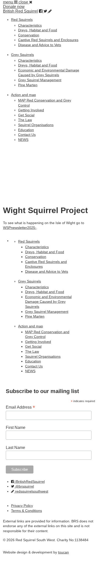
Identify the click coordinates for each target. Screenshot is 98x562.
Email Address (20, 407)
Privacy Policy (22, 506)
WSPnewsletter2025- (19, 228)
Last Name (15, 447)
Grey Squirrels (22, 55)
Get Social (26, 115)
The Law (25, 120)
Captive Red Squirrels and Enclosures (48, 40)
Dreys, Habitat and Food (37, 30)
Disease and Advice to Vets (39, 45)
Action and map (23, 95)
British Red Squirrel (20, 11)
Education (26, 130)
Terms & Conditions (26, 511)
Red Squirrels (22, 20)
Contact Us (27, 135)
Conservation (28, 35)
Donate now (14, 7)
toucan (63, 552)
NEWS (23, 140)
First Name (15, 427)
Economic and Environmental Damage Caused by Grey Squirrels (48, 302)
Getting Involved (31, 110)
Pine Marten (27, 85)
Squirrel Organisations (36, 125)
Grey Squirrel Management (39, 80)
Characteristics (30, 25)
